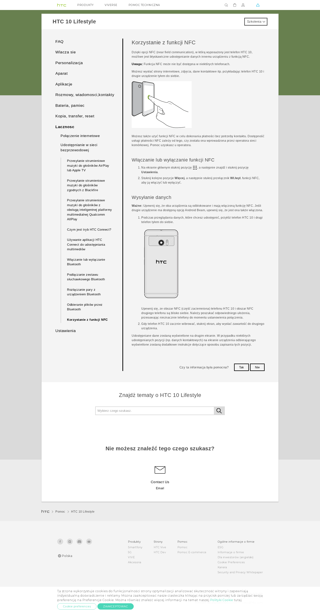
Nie (257, 367)
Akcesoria (134, 562)
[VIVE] (258, 5)
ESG (221, 547)
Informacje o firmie (231, 552)
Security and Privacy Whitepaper (240, 572)
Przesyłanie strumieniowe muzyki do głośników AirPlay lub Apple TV (88, 165)
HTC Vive (160, 547)
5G (129, 552)
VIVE (131, 557)
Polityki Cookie (221, 600)
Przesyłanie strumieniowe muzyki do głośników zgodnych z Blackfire (86, 185)
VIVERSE (111, 5)
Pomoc (60, 511)
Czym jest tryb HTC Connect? (89, 229)
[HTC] (61, 5)
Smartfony (135, 547)
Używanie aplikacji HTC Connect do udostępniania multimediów (86, 244)
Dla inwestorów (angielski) (236, 557)
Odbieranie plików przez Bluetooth (85, 307)
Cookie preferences (77, 606)
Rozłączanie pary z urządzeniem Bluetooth (84, 292)
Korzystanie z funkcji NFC (87, 319)
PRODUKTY (85, 5)
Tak (241, 367)
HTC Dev (160, 552)
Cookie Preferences (231, 562)
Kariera (222, 567)
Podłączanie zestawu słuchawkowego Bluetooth (86, 277)
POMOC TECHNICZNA (144, 5)
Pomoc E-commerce (191, 552)
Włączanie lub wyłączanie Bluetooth (86, 262)
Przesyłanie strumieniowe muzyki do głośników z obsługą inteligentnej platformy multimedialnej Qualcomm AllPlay (89, 210)
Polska (67, 556)
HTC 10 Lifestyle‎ (83, 511)
